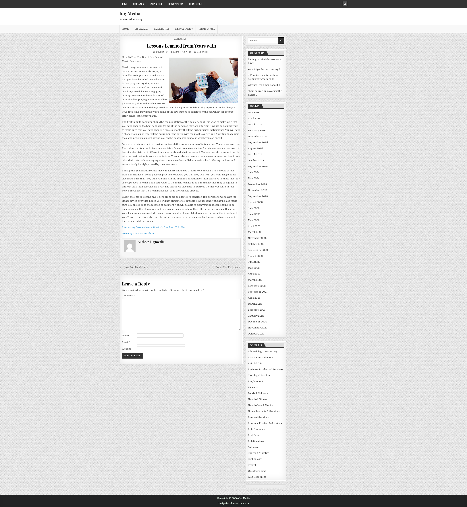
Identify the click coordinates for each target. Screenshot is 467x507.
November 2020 (257, 327)
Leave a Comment (200, 51)
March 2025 (255, 154)
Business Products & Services (265, 369)
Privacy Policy (175, 4)
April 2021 (254, 297)
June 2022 (254, 262)
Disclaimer (138, 4)
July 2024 (253, 172)
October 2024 (256, 160)
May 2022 (254, 268)
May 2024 (253, 178)
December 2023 (257, 184)
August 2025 (255, 148)
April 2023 (254, 226)
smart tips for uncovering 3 (264, 69)
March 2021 (255, 303)
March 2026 (255, 124)
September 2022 (258, 250)
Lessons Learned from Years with (181, 45)
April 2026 (254, 118)
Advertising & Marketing (262, 351)
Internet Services (258, 417)
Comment (128, 295)
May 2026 (254, 112)
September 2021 (257, 291)
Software (253, 447)
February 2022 (257, 286)
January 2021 (256, 315)
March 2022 (255, 280)
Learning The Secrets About (138, 233)
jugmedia (159, 51)
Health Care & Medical (261, 405)
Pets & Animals (256, 429)
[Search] (345, 3)
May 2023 (254, 220)
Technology (255, 459)
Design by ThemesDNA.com (234, 503)
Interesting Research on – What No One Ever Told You (153, 227)
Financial (181, 39)
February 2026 (257, 130)
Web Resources (257, 476)
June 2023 (254, 214)
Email (126, 342)
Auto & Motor (256, 363)
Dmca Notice (156, 4)
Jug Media (129, 13)
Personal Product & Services (265, 423)
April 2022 (254, 274)
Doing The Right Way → (229, 267)
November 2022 (257, 238)
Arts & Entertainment (260, 357)
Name (126, 335)
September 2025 (258, 142)
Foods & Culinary (258, 393)
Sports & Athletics (258, 453)
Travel (252, 465)
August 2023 (255, 202)
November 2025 (257, 136)
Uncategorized (257, 471)
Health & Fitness (257, 399)
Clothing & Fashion (259, 375)
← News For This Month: (134, 267)
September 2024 (258, 166)
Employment (255, 381)
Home (124, 4)
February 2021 (256, 309)
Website (127, 348)
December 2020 (257, 321)
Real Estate (254, 435)
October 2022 (256, 244)
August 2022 (255, 256)
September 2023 (258, 196)
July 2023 (254, 208)
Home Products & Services (264, 411)
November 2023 (257, 190)
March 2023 (255, 232)
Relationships (256, 441)
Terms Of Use (195, 4)
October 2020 (256, 333)
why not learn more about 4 (264, 85)
